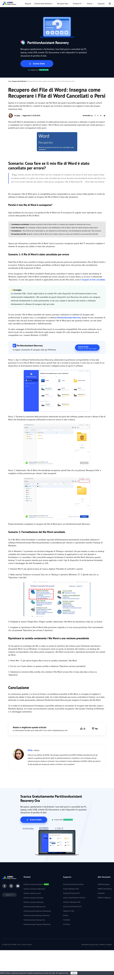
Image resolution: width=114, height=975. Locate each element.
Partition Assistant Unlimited (33, 898)
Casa (9, 81)
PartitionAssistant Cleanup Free (34, 920)
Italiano (8, 895)
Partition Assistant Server (32, 893)
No (96, 728)
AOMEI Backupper (104, 884)
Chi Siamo (66, 924)
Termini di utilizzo (106, 945)
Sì (84, 728)
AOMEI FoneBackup (104, 898)
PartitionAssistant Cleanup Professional (37, 924)
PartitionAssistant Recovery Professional (37, 911)
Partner (65, 915)
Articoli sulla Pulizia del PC (72, 906)
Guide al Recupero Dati (71, 889)
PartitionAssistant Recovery (69, 317)
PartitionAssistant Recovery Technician (37, 915)
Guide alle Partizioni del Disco (73, 884)
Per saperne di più (62, 973)
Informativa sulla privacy (89, 945)
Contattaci (66, 920)
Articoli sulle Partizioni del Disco (74, 898)
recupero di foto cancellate (93, 279)
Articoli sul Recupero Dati (71, 902)
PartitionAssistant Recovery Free (34, 907)
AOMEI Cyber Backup (105, 889)
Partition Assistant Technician (34, 902)
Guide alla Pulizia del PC (71, 893)
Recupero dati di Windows (19, 81)
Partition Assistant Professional (34, 889)
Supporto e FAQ (68, 911)
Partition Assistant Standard (33, 884)
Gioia (18, 116)
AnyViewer (101, 893)
